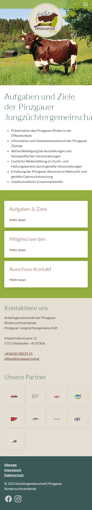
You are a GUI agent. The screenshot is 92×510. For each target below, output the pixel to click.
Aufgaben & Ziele (28, 209)
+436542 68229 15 (18, 353)
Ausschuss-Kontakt (30, 269)
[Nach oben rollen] (82, 501)
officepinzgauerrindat (21, 358)
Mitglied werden (27, 239)
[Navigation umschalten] (85, 4)
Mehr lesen (17, 220)
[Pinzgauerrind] (46, 20)
